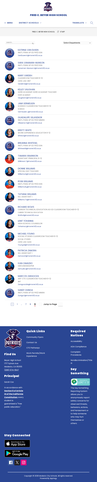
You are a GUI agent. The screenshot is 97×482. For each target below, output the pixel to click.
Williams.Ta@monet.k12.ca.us (30, 199)
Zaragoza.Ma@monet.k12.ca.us (30, 284)
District (23, 22)
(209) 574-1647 (11, 370)
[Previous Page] (12, 304)
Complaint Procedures (76, 353)
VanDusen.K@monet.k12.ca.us (30, 55)
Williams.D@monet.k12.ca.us (29, 174)
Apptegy (53, 478)
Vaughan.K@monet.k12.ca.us (29, 98)
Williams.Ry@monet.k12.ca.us (30, 187)
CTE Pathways (33, 347)
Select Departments (72, 43)
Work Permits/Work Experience (35, 354)
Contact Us (31, 342)
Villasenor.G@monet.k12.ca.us (30, 123)
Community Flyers (34, 337)
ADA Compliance (78, 346)
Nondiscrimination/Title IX (81, 362)
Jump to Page (50, 304)
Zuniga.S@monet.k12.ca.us (28, 295)
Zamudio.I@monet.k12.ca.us (29, 269)
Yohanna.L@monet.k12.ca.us (29, 226)
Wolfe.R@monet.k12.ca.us (28, 215)
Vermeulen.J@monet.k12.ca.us (30, 112)
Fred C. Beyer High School (43, 32)
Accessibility (76, 341)
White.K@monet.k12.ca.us (28, 136)
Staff (62, 32)
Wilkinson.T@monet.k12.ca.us (30, 161)
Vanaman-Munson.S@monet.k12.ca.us (33, 68)
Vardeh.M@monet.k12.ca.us (29, 84)
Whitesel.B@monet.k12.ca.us (29, 148)
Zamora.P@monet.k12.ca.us (29, 256)
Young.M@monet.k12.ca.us (29, 245)
